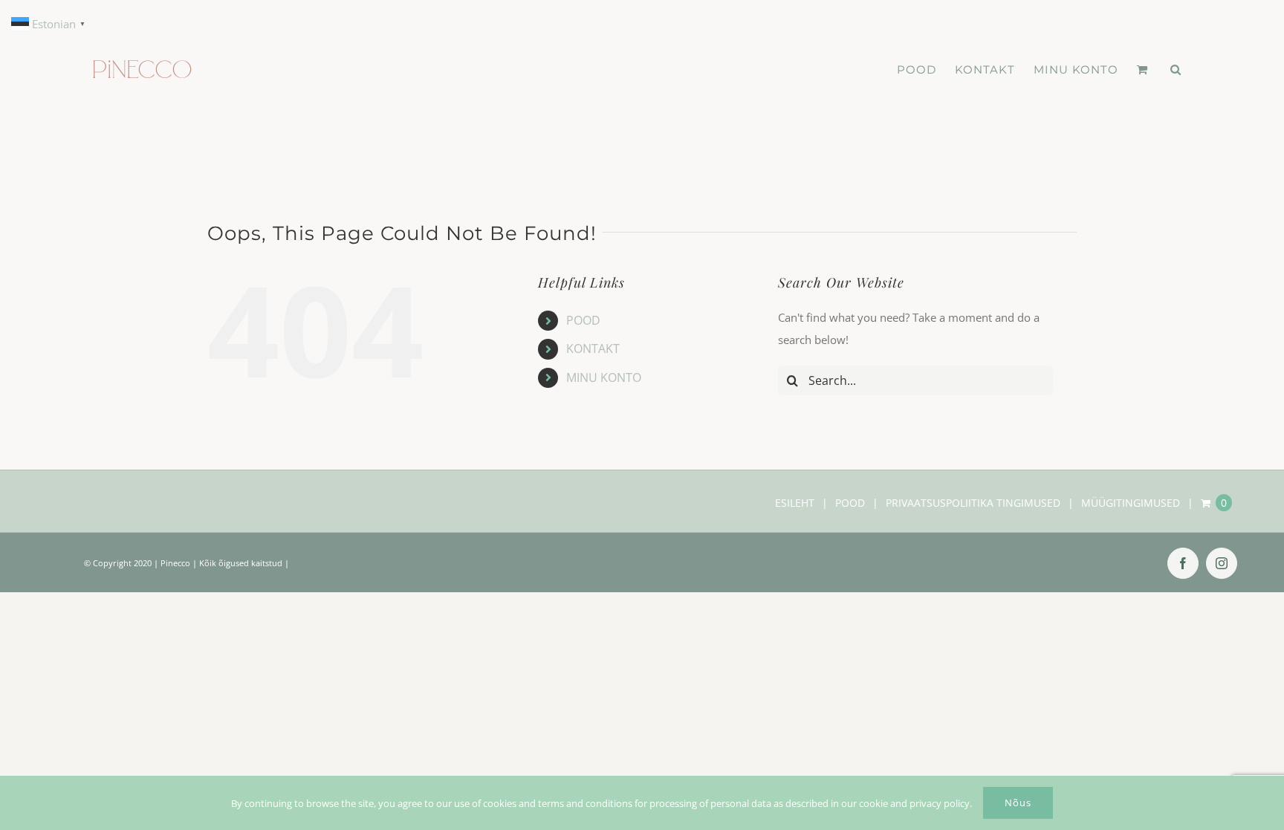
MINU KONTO (603, 377)
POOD (583, 320)
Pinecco (175, 562)
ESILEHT (794, 503)
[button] (1175, 69)
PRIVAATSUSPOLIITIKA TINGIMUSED (973, 503)
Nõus (1018, 802)
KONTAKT (593, 348)
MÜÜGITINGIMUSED (1130, 503)
